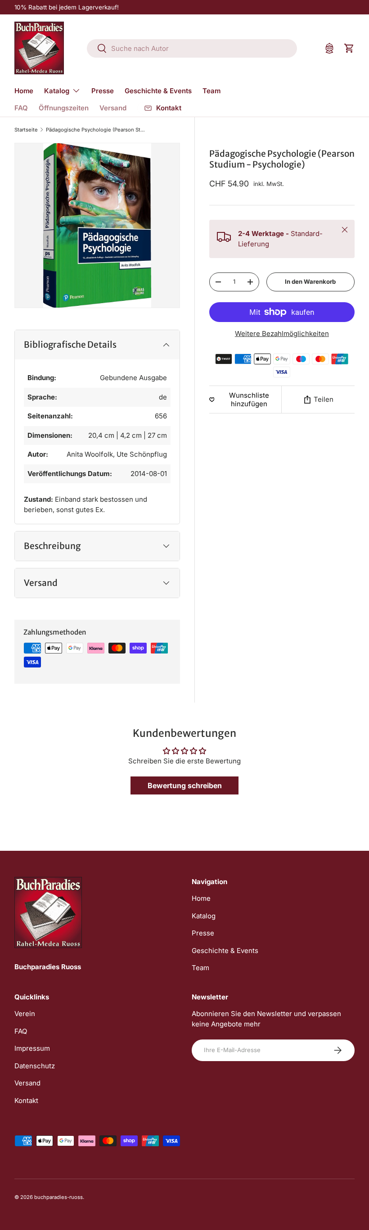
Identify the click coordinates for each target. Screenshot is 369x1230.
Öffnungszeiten (64, 108)
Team (211, 90)
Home (23, 90)
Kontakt (26, 1100)
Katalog (204, 916)
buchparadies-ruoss (58, 1197)
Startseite (26, 129)
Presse (102, 90)
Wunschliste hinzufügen (249, 399)
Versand (112, 108)
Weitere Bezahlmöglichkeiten (282, 333)
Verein (24, 1013)
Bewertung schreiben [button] (185, 785)
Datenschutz (34, 1066)
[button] (349, 48)
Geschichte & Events (158, 90)
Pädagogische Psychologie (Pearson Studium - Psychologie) (96, 129)
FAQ (21, 108)
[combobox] (192, 48)
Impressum (32, 1048)
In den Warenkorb (310, 281)
